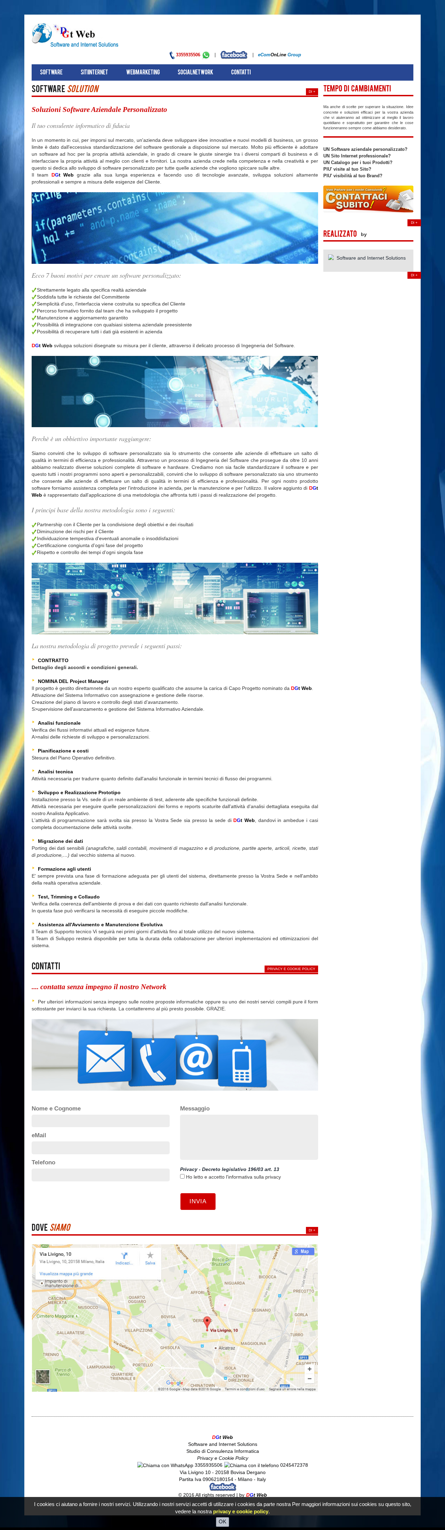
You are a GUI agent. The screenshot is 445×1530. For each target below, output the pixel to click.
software (51, 72)
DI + (312, 91)
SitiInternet (94, 72)
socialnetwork (195, 72)
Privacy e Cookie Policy (291, 969)
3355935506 (189, 54)
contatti (241, 72)
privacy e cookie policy (240, 1511)
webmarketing (143, 72)
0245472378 (293, 1465)
